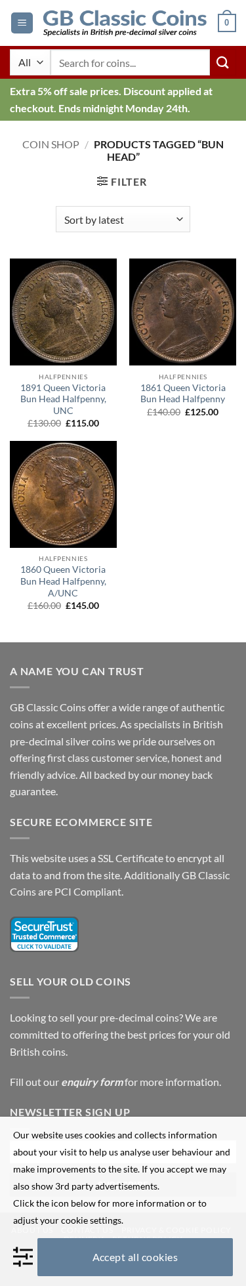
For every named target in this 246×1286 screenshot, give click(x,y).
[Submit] (223, 62)
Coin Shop (50, 144)
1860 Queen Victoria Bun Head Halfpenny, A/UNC (63, 581)
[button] (22, 23)
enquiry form (92, 1081)
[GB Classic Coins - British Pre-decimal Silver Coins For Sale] (125, 23)
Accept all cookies (135, 1257)
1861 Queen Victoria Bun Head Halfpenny (183, 394)
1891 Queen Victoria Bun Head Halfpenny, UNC (63, 399)
